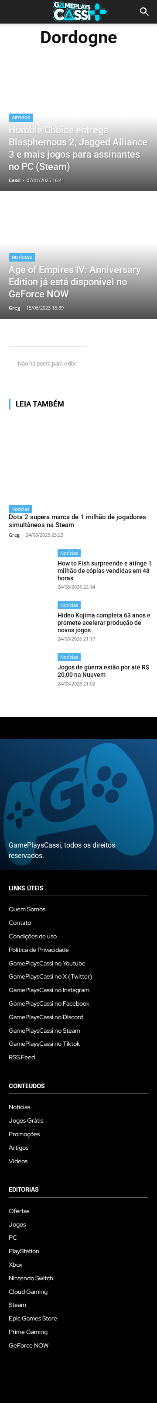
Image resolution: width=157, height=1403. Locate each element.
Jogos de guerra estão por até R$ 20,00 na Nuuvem (103, 671)
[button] (145, 12)
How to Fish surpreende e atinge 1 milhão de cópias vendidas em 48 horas (105, 571)
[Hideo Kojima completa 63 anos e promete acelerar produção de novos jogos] (30, 623)
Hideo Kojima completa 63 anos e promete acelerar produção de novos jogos (104, 623)
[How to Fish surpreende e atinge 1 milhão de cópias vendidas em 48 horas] (30, 571)
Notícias (22, 257)
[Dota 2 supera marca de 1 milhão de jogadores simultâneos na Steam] (81, 458)
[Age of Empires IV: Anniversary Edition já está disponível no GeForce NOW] (78, 256)
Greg (14, 534)
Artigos (21, 117)
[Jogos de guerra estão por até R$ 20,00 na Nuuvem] (30, 674)
